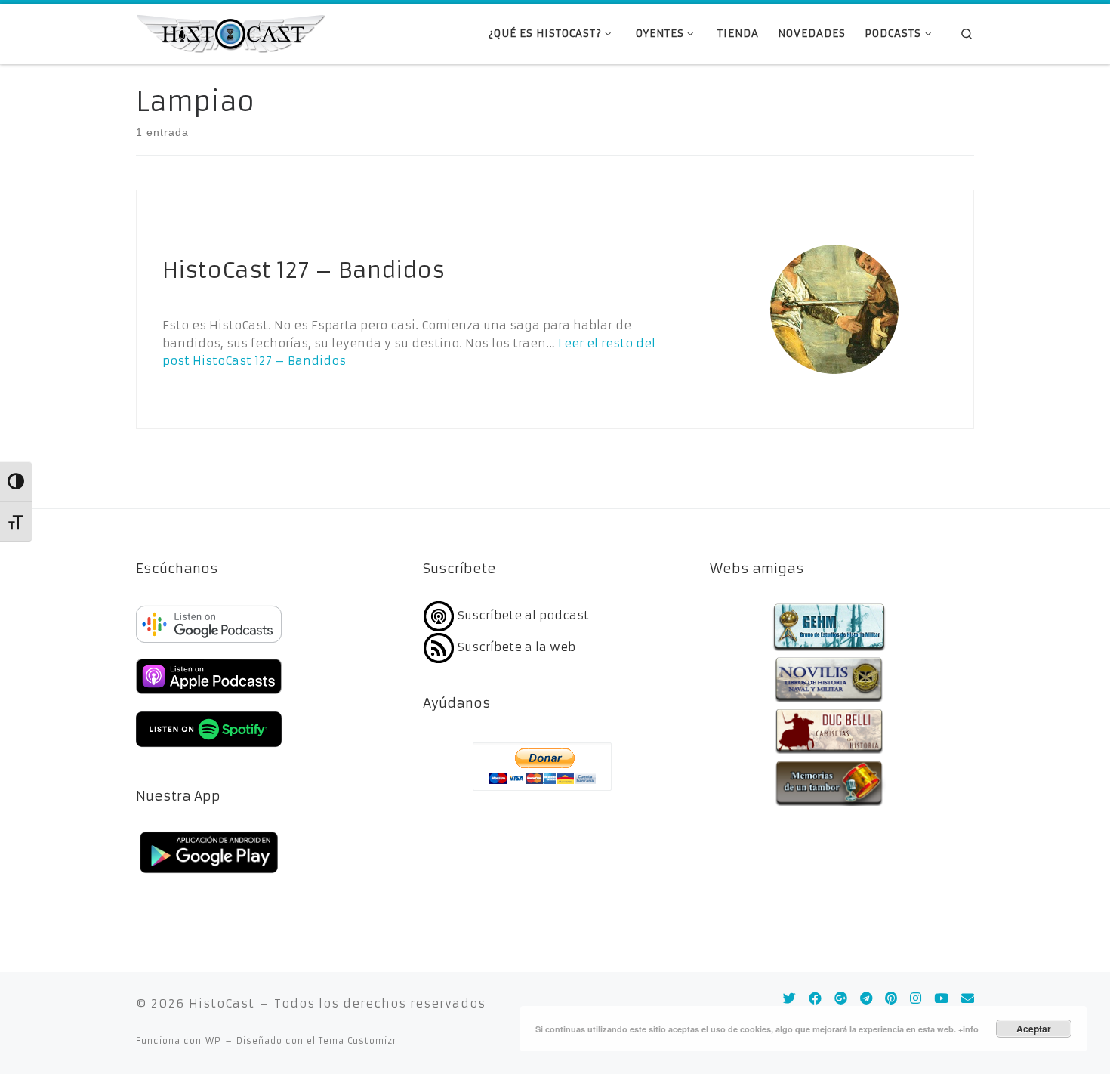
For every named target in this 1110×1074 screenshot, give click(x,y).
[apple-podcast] (209, 696)
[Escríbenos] (967, 999)
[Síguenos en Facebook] (815, 999)
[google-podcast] (209, 644)
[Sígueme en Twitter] (789, 999)
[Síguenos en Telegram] (866, 999)
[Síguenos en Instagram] (915, 999)
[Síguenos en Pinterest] (891, 999)
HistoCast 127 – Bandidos (303, 270)
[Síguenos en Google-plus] (840, 999)
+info (968, 1029)
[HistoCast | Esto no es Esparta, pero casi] (230, 32)
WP (213, 1040)
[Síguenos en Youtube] (941, 999)
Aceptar (1033, 1028)
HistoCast (221, 1003)
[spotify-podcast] (209, 749)
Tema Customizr (358, 1040)
